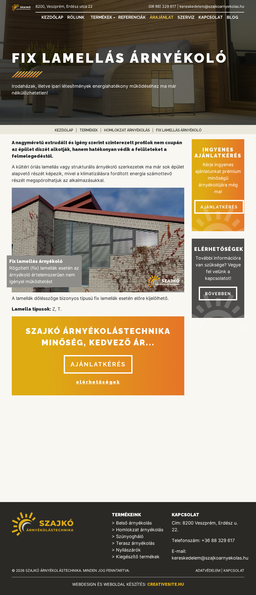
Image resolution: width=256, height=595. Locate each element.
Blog (232, 17)
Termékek (89, 130)
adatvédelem (208, 570)
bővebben (218, 293)
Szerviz (186, 17)
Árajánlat (162, 17)
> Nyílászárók (126, 550)
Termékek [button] (101, 17)
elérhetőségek (98, 382)
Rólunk (75, 17)
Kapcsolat (210, 17)
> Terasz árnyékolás (133, 543)
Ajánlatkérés (98, 364)
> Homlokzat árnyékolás (137, 529)
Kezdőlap (52, 17)
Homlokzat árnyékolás (127, 130)
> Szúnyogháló (128, 536)
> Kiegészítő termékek (136, 556)
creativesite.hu (165, 584)
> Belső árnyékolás (132, 523)
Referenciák (132, 17)
